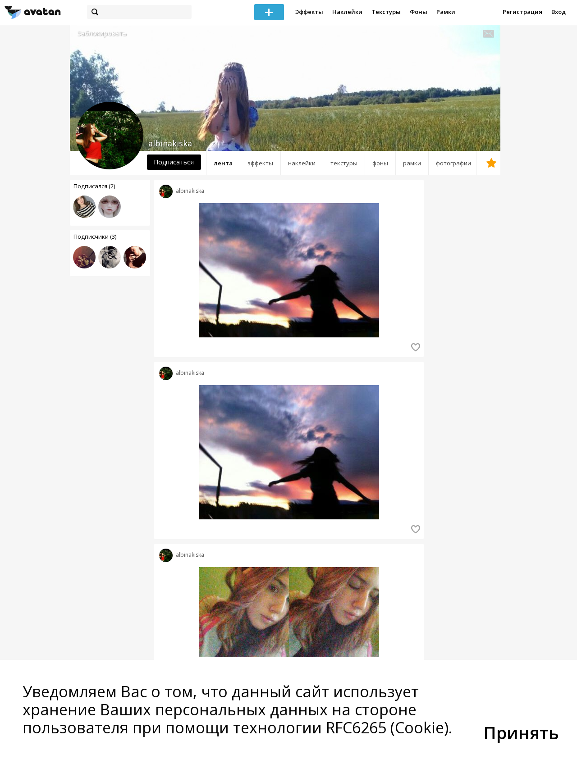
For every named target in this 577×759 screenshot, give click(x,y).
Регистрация (522, 12)
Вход (558, 12)
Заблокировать (102, 33)
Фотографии (453, 163)
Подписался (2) (94, 186)
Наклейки (347, 12)
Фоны (418, 12)
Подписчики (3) (94, 236)
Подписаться (174, 162)
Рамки (445, 12)
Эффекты (309, 12)
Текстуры (386, 12)
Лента (223, 163)
